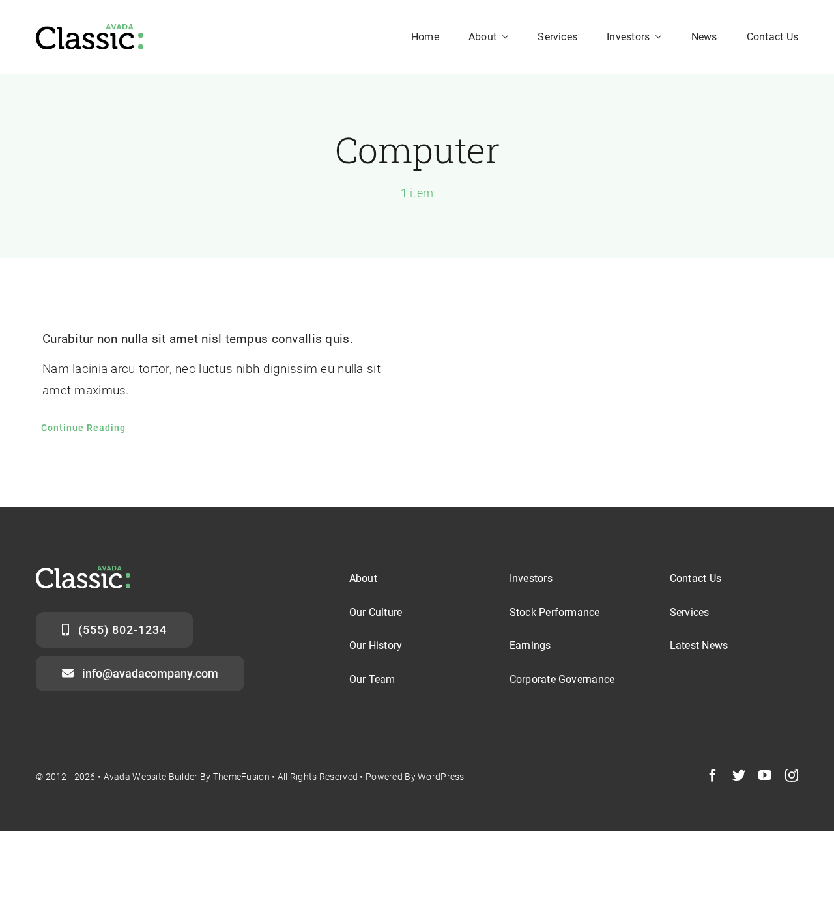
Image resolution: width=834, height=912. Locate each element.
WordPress (441, 776)
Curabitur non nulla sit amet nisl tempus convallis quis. (197, 338)
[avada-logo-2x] (89, 30)
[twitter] (738, 775)
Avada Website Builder (151, 776)
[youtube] (764, 775)
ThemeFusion (241, 776)
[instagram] (791, 775)
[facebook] (712, 775)
